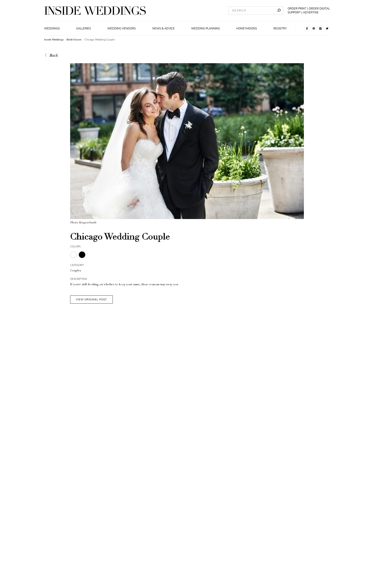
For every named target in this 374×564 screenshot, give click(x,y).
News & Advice (163, 29)
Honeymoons (246, 29)
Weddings (52, 29)
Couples (75, 270)
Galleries (83, 29)
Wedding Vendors (121, 29)
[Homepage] (95, 10)
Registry (280, 29)
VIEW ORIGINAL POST (91, 299)
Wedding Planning (205, 29)
